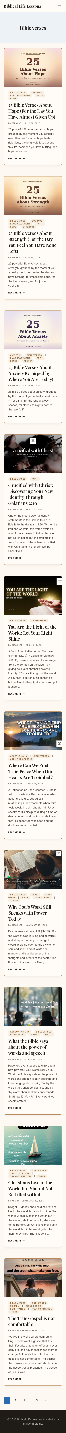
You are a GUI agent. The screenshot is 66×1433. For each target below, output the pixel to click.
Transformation (20, 1176)
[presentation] (33, 67)
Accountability (19, 1032)
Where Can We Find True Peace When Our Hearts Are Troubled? (30, 771)
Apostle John (18, 756)
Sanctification (19, 1173)
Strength (29, 227)
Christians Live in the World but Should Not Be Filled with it (30, 1188)
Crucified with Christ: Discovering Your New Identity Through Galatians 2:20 (30, 494)
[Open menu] (59, 6)
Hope (13, 98)
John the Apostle (21, 759)
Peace (13, 361)
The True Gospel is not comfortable (31, 1321)
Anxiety (15, 355)
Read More (16, 158)
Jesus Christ (43, 898)
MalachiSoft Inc (32, 1423)
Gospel (14, 1306)
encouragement (20, 95)
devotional (39, 620)
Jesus (25, 898)
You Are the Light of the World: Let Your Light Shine (32, 633)
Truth (48, 1035)
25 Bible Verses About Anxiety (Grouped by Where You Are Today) (30, 373)
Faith (40, 95)
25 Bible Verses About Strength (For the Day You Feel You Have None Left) (32, 242)
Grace (34, 1035)
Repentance (17, 1309)
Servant (17, 123)
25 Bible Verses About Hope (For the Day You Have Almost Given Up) (31, 111)
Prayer (28, 361)
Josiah (14, 900)
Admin (15, 1059)
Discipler (17, 509)
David (35, 895)
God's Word (17, 1035)
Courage (37, 93)
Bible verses (17, 93)
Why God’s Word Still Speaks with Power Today (29, 913)
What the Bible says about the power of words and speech (28, 1047)
